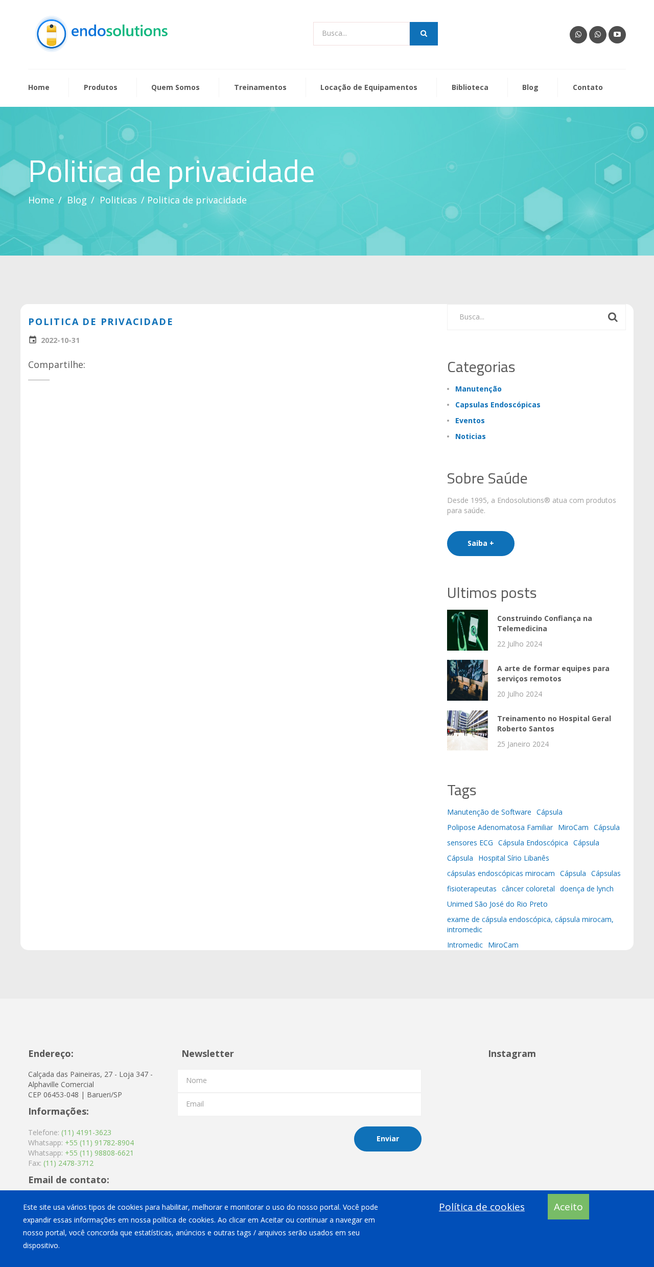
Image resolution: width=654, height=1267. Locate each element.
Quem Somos (175, 87)
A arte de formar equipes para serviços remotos (553, 673)
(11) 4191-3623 (86, 1132)
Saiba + (481, 543)
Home (39, 87)
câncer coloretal (528, 888)
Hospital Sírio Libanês (513, 858)
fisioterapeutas (472, 888)
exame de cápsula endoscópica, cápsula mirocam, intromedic (530, 924)
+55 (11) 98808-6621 (99, 1153)
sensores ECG (470, 842)
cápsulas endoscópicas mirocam (501, 873)
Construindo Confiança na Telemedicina (544, 623)
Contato (588, 87)
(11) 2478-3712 (68, 1163)
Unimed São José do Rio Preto (497, 904)
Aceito (568, 1206)
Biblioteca (470, 87)
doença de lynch (587, 888)
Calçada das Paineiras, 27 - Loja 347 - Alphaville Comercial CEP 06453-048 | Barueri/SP (90, 1084)
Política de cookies (482, 1206)
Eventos (470, 420)
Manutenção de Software (489, 812)
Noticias (470, 436)
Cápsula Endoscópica (533, 842)
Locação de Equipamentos (368, 87)
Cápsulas (606, 873)
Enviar (388, 1138)
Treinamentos (260, 87)
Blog (530, 87)
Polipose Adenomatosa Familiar (500, 827)
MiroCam (573, 827)
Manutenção (478, 389)
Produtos (101, 87)
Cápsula (549, 812)
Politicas (118, 200)
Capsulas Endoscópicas (498, 404)
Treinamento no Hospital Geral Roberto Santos (554, 723)
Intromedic (465, 945)
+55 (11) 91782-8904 (99, 1142)
